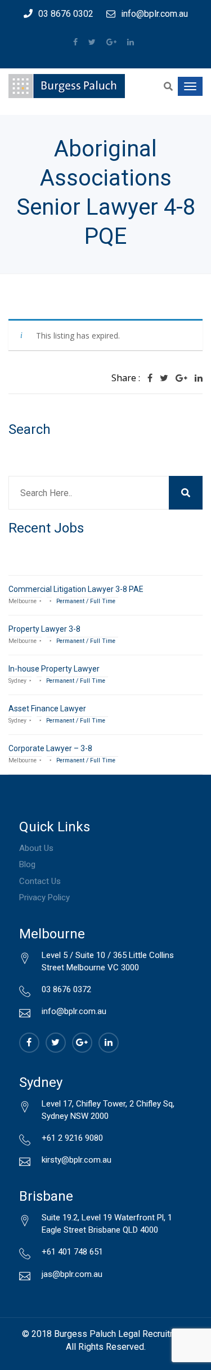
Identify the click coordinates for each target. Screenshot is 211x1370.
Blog (27, 864)
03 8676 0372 (66, 989)
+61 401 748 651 (72, 1252)
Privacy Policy (44, 897)
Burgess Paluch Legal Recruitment (122, 1334)
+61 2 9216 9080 (72, 1138)
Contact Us (40, 881)
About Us (36, 848)
